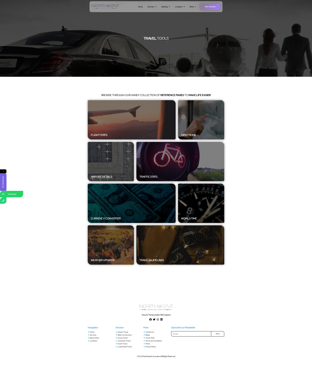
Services (151, 7)
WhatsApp (12, 194)
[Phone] (3, 200)
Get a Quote (210, 6)
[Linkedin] (161, 319)
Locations (178, 7)
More (192, 7)
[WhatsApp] (3, 194)
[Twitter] (154, 319)
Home (140, 7)
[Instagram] (158, 319)
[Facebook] (150, 319)
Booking (164, 7)
